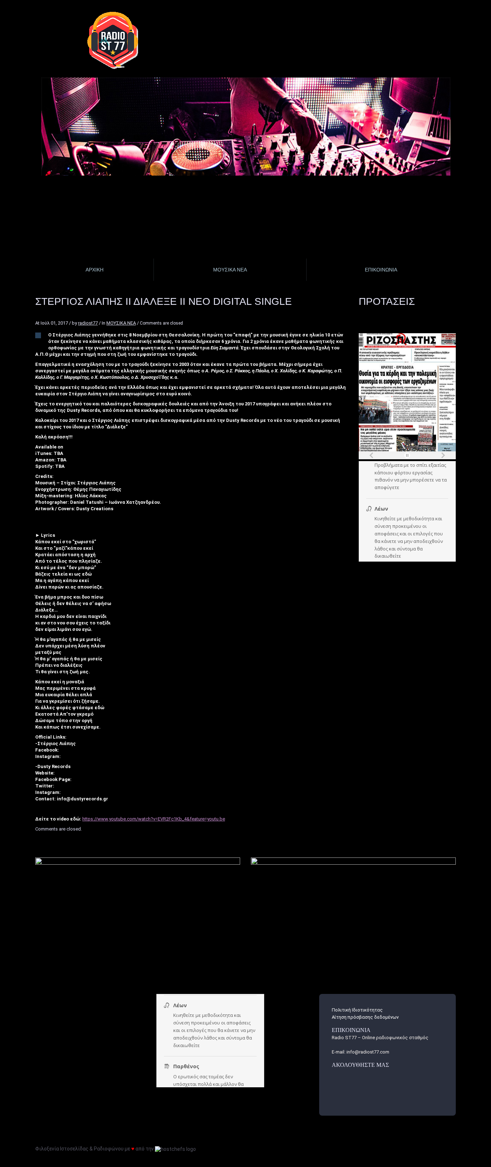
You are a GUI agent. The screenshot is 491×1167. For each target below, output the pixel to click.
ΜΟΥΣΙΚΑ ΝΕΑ (121, 323)
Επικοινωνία (381, 270)
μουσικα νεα (230, 270)
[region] (246, 126)
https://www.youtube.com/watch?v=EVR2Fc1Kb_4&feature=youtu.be (153, 819)
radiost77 (88, 323)
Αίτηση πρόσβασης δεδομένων (365, 1017)
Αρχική (95, 270)
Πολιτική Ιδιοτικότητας (357, 1010)
